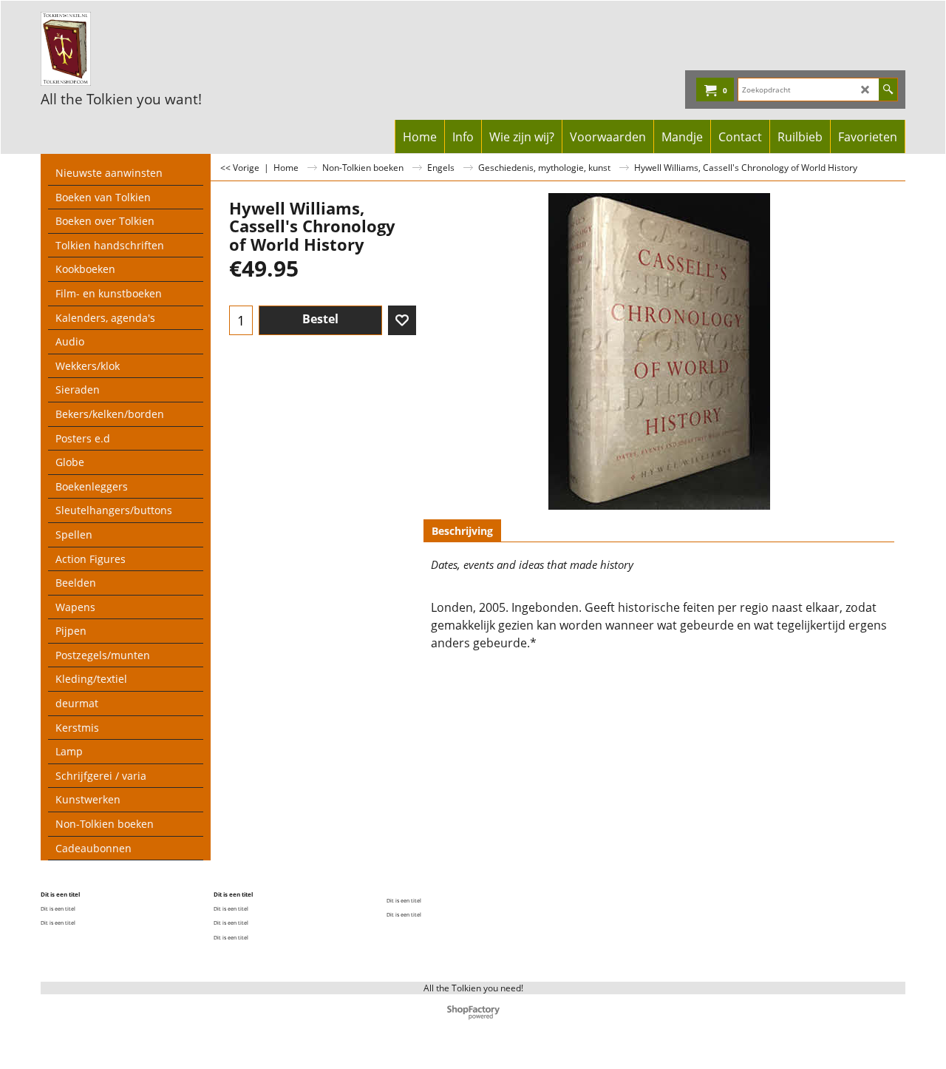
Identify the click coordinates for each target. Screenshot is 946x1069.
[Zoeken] (888, 89)
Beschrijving (462, 531)
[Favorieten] (402, 320)
